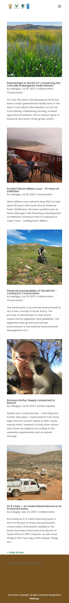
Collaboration (45, 88)
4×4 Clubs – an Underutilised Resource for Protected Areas (34, 507)
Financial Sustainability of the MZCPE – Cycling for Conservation (32, 292)
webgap (15, 88)
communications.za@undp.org (25, 563)
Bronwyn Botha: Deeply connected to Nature (31, 401)
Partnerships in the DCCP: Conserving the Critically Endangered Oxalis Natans (33, 84)
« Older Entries (15, 552)
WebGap (34, 598)
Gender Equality (46, 406)
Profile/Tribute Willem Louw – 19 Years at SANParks (33, 190)
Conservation (15, 92)
